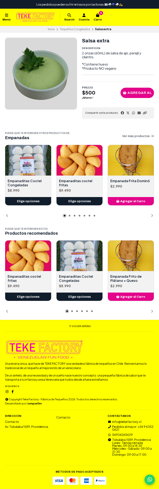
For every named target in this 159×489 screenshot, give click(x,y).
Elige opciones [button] (28, 201)
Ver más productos (136, 136)
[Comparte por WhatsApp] (133, 113)
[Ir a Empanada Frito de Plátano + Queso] (131, 255)
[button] (145, 113)
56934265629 (122, 434)
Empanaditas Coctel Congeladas (25, 183)
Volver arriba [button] (81, 326)
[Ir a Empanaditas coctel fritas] (79, 160)
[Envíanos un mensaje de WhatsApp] (150, 480)
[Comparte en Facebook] (122, 113)
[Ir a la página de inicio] (35, 17)
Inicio (51, 29)
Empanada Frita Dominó (130, 181)
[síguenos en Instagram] (7, 391)
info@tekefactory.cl (126, 421)
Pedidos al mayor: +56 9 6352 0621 (132, 428)
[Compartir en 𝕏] (128, 113)
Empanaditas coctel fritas (75, 183)
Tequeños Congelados (75, 29)
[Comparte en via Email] (139, 113)
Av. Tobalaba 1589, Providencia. (27, 426)
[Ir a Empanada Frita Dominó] (131, 160)
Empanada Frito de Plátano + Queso (126, 278)
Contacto (12, 421)
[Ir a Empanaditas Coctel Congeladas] (28, 160)
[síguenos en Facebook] (13, 391)
